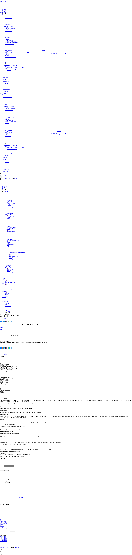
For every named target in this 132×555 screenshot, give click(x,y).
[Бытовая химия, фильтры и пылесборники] (13, 64)
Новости (1, 517)
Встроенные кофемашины (40, 334)
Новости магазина (4, 530)
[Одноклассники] (2, 321)
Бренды (1, 527)
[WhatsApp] (8, 321)
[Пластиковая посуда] (13, 88)
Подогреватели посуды (88, 334)
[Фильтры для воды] (13, 90)
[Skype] (9, 321)
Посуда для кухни (10, 269)
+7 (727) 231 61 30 (3, 536)
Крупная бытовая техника (11, 198)
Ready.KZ (17, 547)
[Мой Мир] (4, 321)
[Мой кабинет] (0, 173)
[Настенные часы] (13, 78)
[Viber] (6, 321)
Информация (2, 520)
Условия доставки (3, 522)
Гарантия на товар (3, 523)
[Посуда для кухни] (13, 80)
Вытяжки (29, 334)
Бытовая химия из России (13, 262)
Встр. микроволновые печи (22, 334)
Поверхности (5, 334)
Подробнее (6, 483)
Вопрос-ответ (2, 526)
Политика (2, 519)
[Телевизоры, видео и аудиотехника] (13, 25)
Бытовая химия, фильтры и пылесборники (14, 248)
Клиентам (6, 285)
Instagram (5, 318)
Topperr (10, 255)
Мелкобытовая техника (11, 231)
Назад (8, 197)
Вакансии (2, 518)
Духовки (1, 334)
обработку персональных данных (12, 468)
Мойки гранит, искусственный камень (63, 334)
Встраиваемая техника (11, 216)
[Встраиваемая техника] (13, 32)
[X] (5, 321)
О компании (7, 293)
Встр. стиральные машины (13, 334)
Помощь (1, 524)
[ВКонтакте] (1, 321)
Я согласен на (10, 468)
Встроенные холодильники (79, 334)
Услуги (6, 281)
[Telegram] (11, 321)
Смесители (72, 334)
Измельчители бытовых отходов (51, 334)
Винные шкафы (33, 334)
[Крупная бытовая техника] (13, 16)
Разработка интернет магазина (5, 547)
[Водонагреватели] (13, 76)
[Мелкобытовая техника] (13, 46)
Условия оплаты (3, 521)
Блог (1, 525)
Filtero (10, 251)
